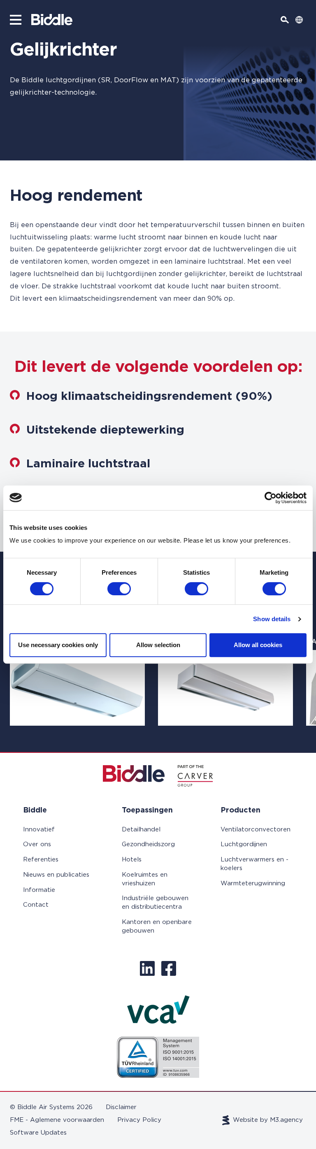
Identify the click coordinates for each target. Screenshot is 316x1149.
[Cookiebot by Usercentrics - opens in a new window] (271, 498)
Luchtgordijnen (244, 844)
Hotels (132, 860)
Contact (36, 905)
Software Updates (38, 1133)
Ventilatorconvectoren (255, 829)
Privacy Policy (139, 1120)
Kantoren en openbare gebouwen (157, 926)
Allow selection (158, 644)
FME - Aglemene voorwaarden (57, 1120)
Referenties (40, 860)
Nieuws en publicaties (56, 875)
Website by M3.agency (268, 1120)
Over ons (37, 844)
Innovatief (39, 829)
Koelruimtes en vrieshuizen (144, 879)
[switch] (119, 588)
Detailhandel (141, 829)
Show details (271, 618)
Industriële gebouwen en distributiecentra (155, 902)
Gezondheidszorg (148, 844)
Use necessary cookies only (58, 644)
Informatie (39, 890)
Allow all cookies (258, 644)
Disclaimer (121, 1107)
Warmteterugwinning (253, 883)
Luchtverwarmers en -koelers (254, 864)
